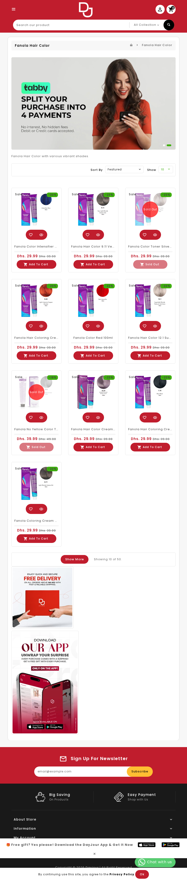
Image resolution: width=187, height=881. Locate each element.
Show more (74, 559)
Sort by (97, 170)
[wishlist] (30, 234)
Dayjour (92, 867)
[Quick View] (41, 234)
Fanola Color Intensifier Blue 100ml (43, 246)
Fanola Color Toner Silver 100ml (154, 246)
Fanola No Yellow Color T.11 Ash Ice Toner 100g (53, 429)
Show (151, 170)
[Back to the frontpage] (131, 45)
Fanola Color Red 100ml (93, 338)
